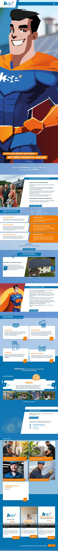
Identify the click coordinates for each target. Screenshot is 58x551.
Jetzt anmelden (33, 310)
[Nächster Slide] (52, 268)
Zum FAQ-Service (33, 417)
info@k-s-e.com (36, 427)
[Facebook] (53, 545)
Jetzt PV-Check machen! (35, 205)
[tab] (28, 161)
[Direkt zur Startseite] (8, 3)
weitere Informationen (9, 159)
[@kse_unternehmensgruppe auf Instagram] (50, 545)
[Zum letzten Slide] (5, 268)
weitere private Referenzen (29, 401)
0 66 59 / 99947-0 (36, 428)
